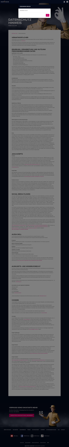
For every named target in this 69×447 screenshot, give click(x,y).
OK (47, 15)
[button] (67, 2)
